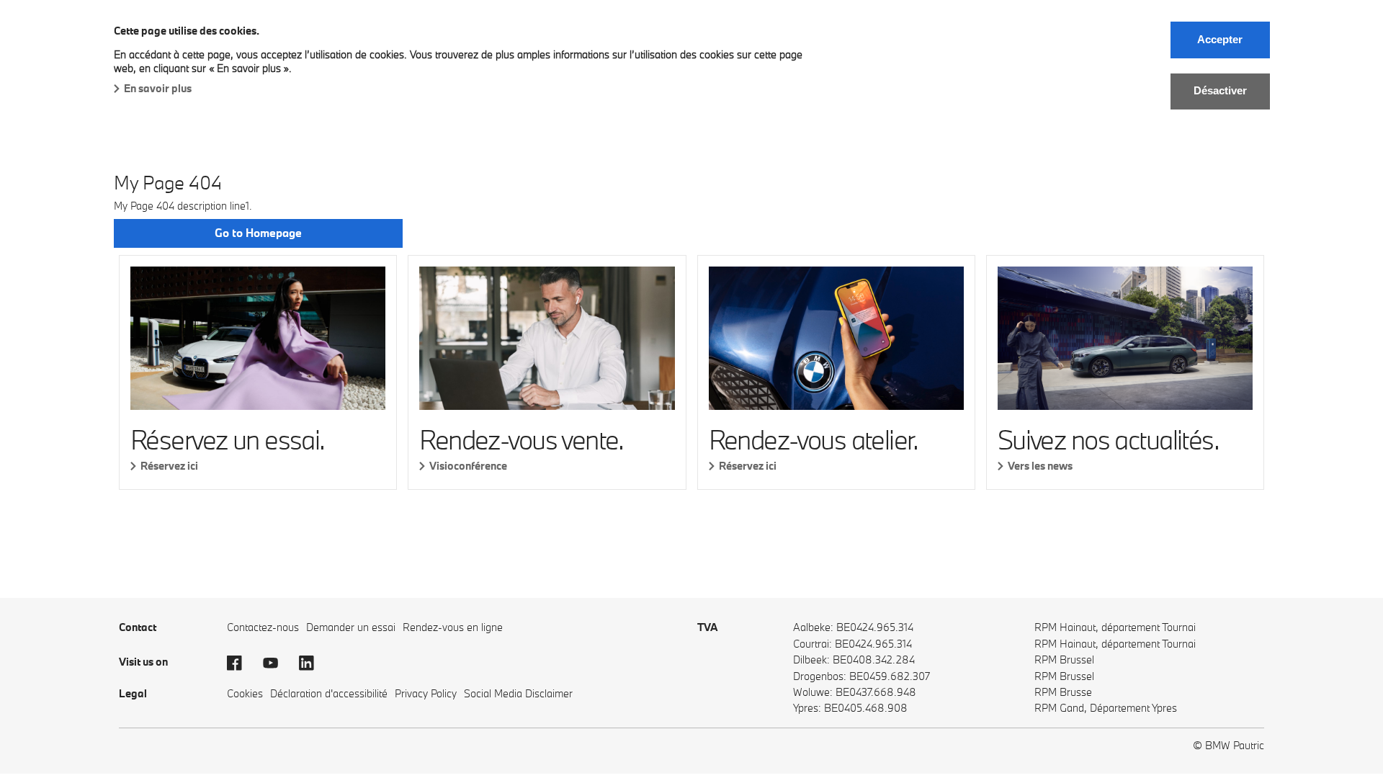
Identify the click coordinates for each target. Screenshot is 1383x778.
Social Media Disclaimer (518, 693)
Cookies (245, 693)
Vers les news (1040, 466)
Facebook (241, 663)
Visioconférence (468, 466)
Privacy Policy (426, 693)
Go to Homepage (258, 232)
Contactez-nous (263, 627)
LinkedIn (313, 663)
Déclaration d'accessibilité (329, 693)
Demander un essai (350, 627)
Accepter (1220, 39)
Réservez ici (169, 466)
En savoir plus (158, 88)
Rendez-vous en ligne (453, 627)
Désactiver (1220, 90)
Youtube (277, 663)
